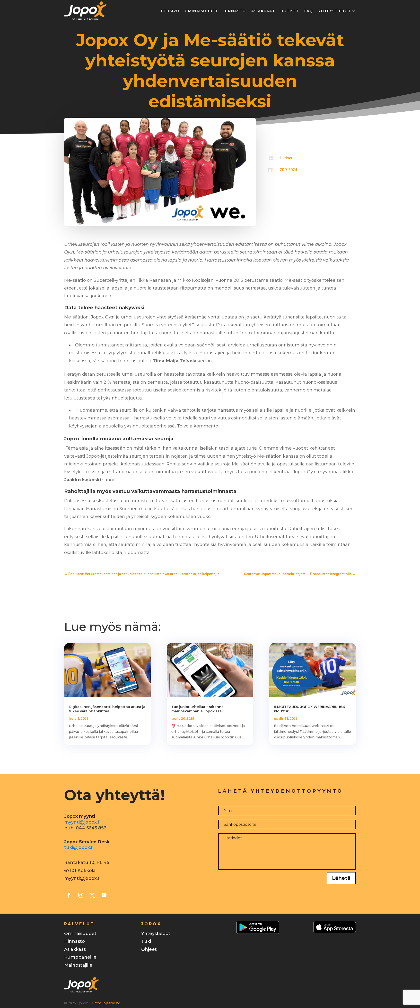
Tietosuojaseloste (106, 1003)
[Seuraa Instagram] (81, 895)
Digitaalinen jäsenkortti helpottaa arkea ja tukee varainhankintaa (107, 709)
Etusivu (170, 10)
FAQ (308, 10)
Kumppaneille (80, 957)
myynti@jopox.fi (82, 822)
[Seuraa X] (92, 895)
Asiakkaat (263, 10)
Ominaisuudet (201, 10)
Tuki (146, 941)
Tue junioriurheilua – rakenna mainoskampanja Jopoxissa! (197, 709)
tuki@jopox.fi (79, 847)
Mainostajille (78, 965)
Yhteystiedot (334, 10)
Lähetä (341, 878)
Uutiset (289, 10)
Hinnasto (234, 10)
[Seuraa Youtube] (104, 895)
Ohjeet (149, 949)
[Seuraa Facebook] (69, 895)
